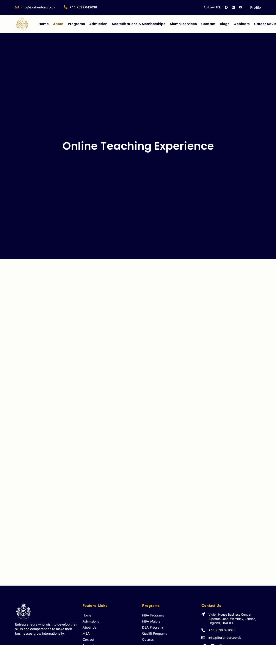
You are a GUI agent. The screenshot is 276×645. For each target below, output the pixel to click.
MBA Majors (151, 621)
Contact (208, 24)
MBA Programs (153, 615)
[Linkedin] (233, 7)
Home (44, 24)
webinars (242, 24)
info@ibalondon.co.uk (38, 7)
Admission (98, 24)
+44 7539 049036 (83, 7)
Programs (76, 24)
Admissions (91, 621)
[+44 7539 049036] (65, 7)
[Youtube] (240, 7)
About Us (89, 627)
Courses (148, 639)
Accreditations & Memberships (138, 24)
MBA (86, 633)
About (58, 24)
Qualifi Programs (154, 633)
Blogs (224, 24)
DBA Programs (152, 627)
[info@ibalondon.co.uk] (17, 7)
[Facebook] (226, 7)
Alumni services (183, 24)
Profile (255, 7)
